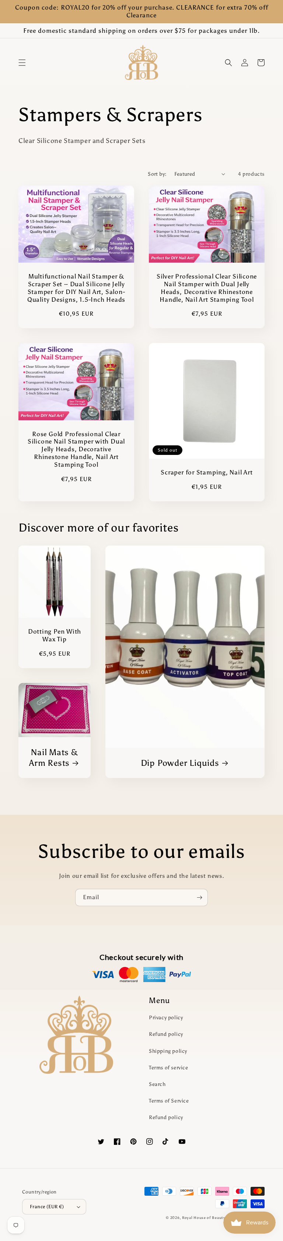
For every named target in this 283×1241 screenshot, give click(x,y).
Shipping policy (168, 1051)
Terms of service (168, 1068)
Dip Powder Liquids (180, 763)
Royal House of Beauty (204, 1218)
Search (157, 1084)
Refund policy (166, 1034)
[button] (22, 63)
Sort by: (157, 174)
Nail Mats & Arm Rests (53, 757)
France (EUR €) (47, 1206)
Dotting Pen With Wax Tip (54, 635)
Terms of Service (169, 1101)
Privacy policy (166, 1017)
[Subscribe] (199, 897)
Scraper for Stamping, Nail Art (206, 472)
